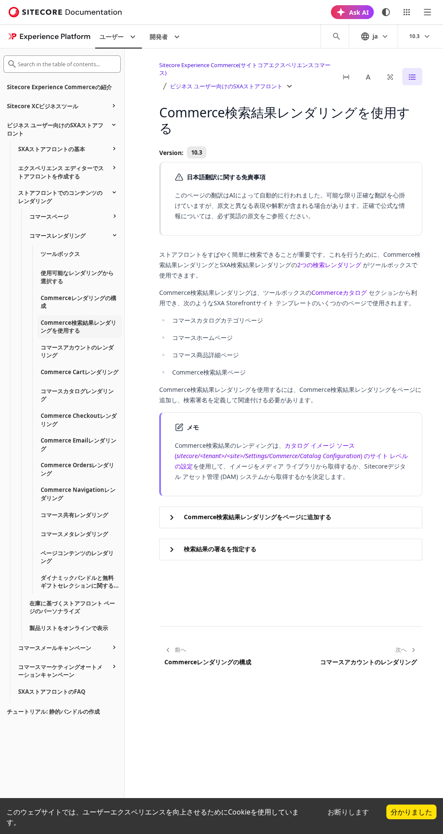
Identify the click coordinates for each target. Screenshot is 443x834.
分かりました (411, 812)
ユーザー (112, 36)
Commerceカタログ (339, 292)
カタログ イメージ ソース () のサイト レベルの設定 (291, 455)
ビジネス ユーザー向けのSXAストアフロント (226, 86)
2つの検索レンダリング (329, 265)
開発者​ (159, 36)
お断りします (348, 812)
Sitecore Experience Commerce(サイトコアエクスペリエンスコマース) (245, 69)
